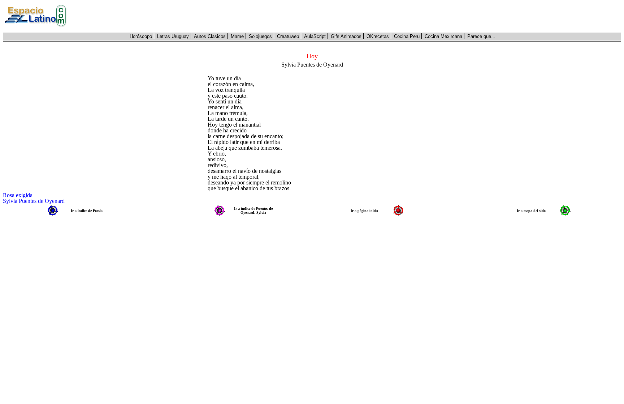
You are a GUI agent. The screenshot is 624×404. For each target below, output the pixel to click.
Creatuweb (288, 36)
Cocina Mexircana (443, 36)
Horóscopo (141, 36)
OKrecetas (378, 36)
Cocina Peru (407, 36)
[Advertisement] (348, 16)
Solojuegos (260, 36)
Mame (237, 36)
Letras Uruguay (173, 36)
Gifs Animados (346, 36)
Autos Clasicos (210, 36)
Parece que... (481, 36)
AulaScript (315, 36)
